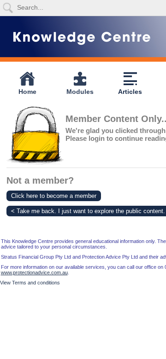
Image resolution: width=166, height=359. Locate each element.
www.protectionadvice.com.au (34, 272)
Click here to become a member (53, 195)
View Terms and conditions (30, 282)
